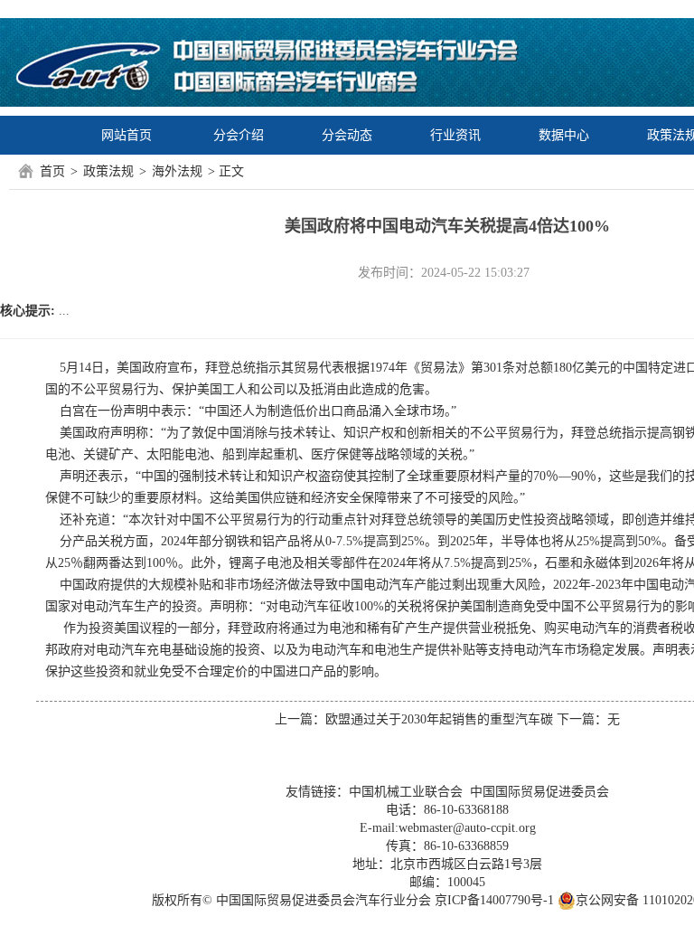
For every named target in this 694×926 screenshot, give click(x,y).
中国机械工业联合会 (406, 791)
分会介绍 (238, 135)
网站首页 (126, 135)
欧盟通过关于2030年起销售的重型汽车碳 (439, 719)
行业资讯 (455, 135)
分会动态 (347, 135)
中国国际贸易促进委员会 (539, 791)
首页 (52, 171)
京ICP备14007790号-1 (494, 900)
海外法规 (177, 171)
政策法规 (108, 171)
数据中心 (564, 135)
